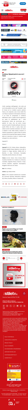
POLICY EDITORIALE (9, 336)
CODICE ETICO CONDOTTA (11, 339)
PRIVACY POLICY (9, 342)
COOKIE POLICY (8, 357)
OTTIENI (22, 3)
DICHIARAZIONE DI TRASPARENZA (13, 348)
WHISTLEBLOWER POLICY (11, 354)
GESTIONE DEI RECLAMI (10, 351)
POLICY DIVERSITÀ (9, 345)
